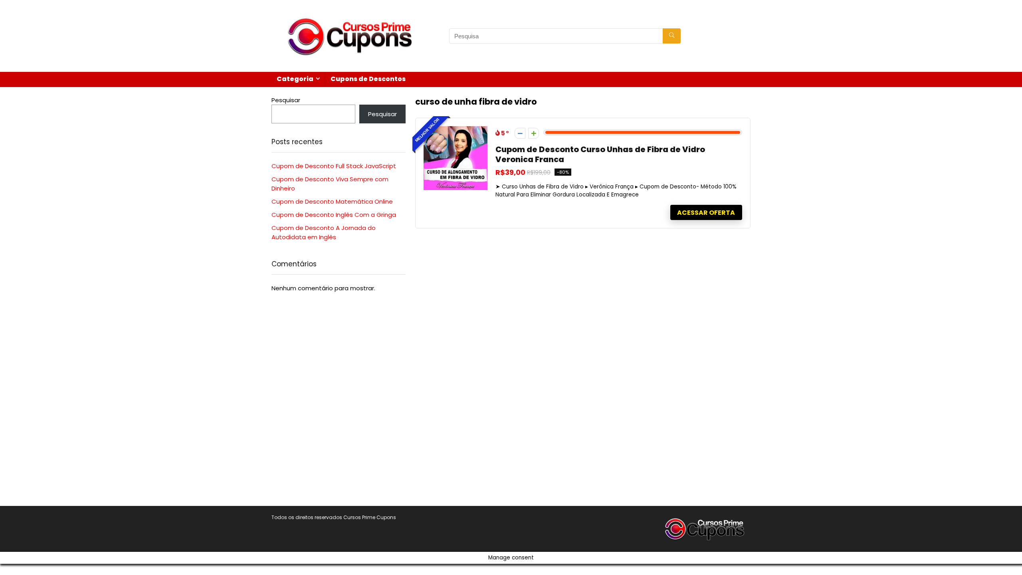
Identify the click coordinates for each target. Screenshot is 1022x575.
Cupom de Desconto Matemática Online (332, 201)
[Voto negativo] (520, 133)
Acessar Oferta (706, 212)
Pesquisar (285, 100)
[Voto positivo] (533, 133)
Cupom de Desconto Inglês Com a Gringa (333, 214)
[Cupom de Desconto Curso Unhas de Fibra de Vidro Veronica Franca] (455, 131)
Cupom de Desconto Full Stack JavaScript (333, 166)
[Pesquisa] (672, 36)
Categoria (295, 78)
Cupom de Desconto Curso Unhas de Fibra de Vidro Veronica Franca (600, 154)
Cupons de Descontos (368, 78)
